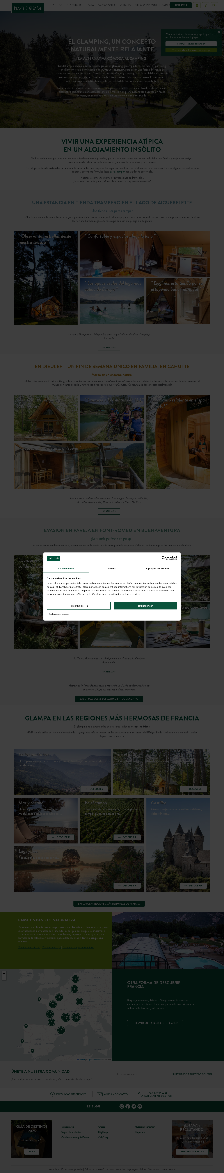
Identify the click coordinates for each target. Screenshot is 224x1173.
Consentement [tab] (66, 568)
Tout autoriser (145, 605)
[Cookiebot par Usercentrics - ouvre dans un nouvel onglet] (164, 558)
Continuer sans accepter (59, 614)
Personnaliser (77, 605)
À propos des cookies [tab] (157, 568)
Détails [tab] (112, 568)
